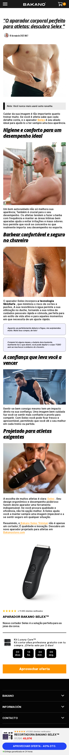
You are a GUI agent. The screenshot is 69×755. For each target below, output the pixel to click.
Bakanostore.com (14, 532)
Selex (50, 498)
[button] (4, 4)
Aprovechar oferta (34, 669)
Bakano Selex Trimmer (34, 523)
